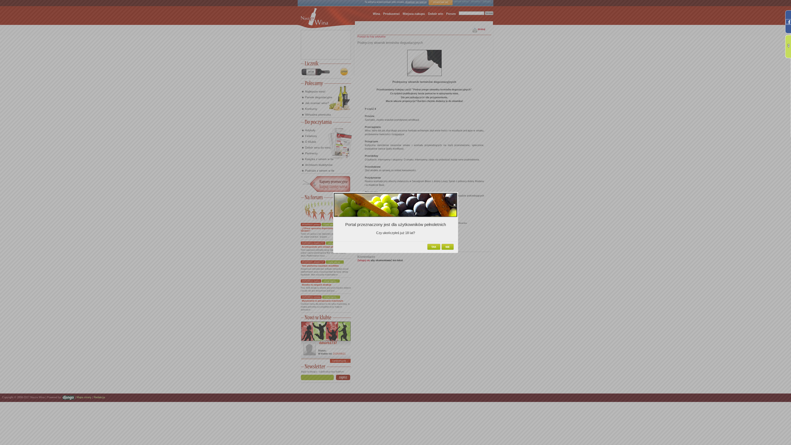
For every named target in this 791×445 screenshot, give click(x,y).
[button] (454, 205)
